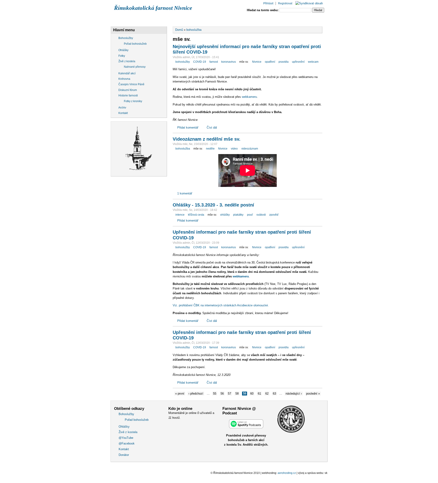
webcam (313, 61)
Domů (179, 29)
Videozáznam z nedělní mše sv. (206, 139)
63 (274, 393)
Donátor (307, 19)
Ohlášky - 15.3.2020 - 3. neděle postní (213, 204)
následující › (294, 393)
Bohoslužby (126, 19)
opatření (270, 61)
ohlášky (225, 214)
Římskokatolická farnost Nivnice (153, 8)
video (234, 148)
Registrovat (285, 3)
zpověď (273, 214)
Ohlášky (156, 19)
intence (180, 214)
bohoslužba (193, 29)
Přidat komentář (187, 127)
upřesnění (298, 61)
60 (251, 393)
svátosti (261, 214)
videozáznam (249, 148)
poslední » (313, 393)
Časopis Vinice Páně (131, 84)
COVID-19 (199, 61)
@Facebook (251, 19)
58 (237, 393)
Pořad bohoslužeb (135, 43)
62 (267, 393)
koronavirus (228, 61)
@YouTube (220, 19)
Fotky (121, 55)
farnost (213, 61)
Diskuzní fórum (127, 90)
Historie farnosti (128, 95)
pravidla (284, 61)
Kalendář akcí (127, 73)
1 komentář (184, 193)
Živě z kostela (188, 19)
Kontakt (280, 19)
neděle (210, 148)
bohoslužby (182, 61)
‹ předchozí (195, 393)
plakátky (238, 214)
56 (222, 393)
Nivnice (256, 61)
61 (259, 393)
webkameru (249, 96)
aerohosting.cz (287, 473)
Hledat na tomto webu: (263, 10)
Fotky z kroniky (133, 101)
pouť (250, 214)
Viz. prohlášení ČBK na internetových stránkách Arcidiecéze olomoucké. (221, 305)
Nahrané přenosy (135, 66)
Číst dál (212, 127)
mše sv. (243, 61)
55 (214, 393)
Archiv (122, 107)
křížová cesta (196, 214)
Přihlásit (268, 3)
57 (229, 393)
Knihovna (124, 78)
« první (179, 393)
